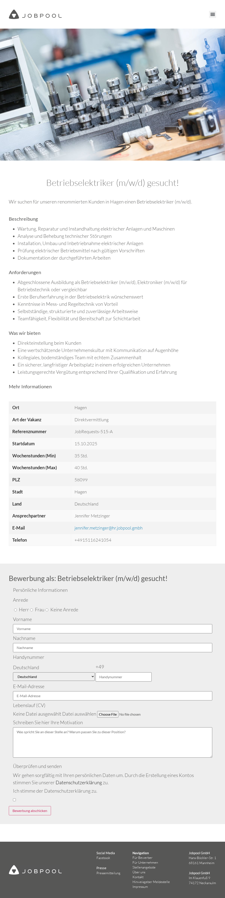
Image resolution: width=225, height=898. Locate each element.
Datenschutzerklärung (79, 782)
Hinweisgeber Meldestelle (151, 882)
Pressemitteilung (108, 873)
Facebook (103, 858)
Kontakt (137, 877)
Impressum (140, 887)
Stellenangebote (144, 867)
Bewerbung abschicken (30, 810)
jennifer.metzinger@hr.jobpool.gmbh (108, 528)
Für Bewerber (142, 858)
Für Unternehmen (145, 862)
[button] (212, 14)
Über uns (138, 872)
